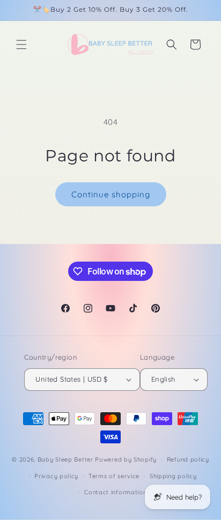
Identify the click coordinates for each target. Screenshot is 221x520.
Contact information (115, 492)
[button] (21, 44)
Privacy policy (56, 476)
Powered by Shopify (126, 459)
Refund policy (188, 459)
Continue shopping (110, 194)
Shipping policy (173, 476)
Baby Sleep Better (65, 459)
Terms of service (114, 476)
